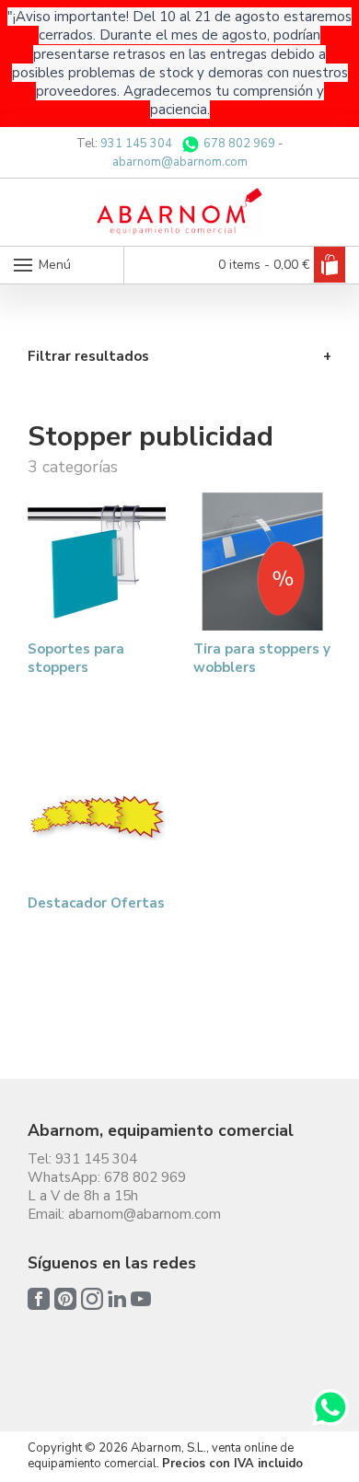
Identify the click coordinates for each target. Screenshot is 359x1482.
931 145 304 (136, 143)
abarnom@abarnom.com (180, 162)
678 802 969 (238, 143)
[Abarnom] (179, 212)
